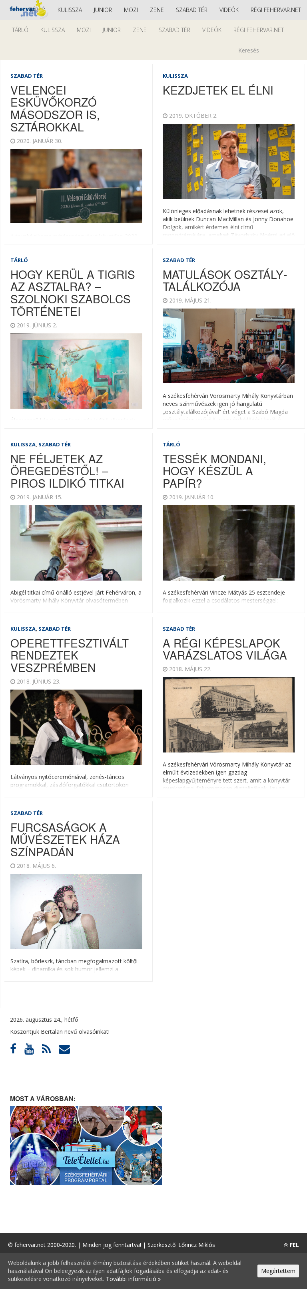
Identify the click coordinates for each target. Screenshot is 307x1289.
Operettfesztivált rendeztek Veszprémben (69, 655)
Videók (229, 10)
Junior (103, 10)
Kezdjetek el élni (218, 90)
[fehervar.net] (28, 10)
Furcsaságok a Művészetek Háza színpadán (65, 839)
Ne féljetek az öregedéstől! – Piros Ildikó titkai (67, 470)
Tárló (20, 30)
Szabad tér (191, 10)
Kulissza (70, 10)
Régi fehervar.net (276, 10)
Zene (157, 10)
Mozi (131, 10)
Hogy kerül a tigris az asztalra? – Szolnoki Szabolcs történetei (72, 292)
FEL (294, 1245)
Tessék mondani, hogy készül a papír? (214, 470)
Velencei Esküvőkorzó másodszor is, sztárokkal (55, 108)
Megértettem (278, 1271)
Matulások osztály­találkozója (225, 280)
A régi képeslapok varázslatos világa (225, 649)
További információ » (133, 1279)
